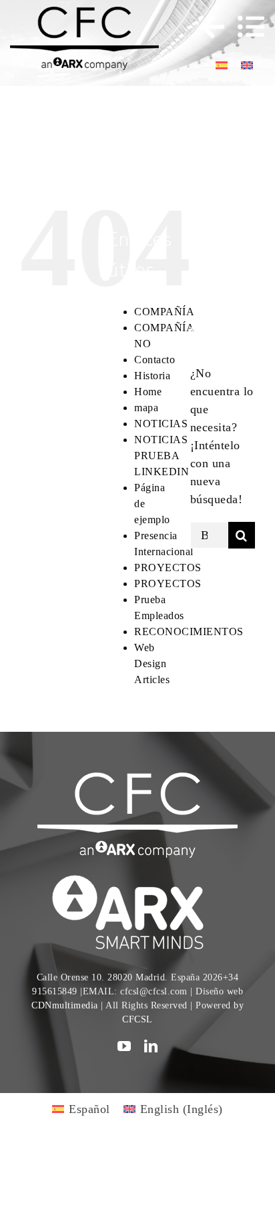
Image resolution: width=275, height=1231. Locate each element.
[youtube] (124, 1046)
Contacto (154, 359)
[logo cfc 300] (84, 12)
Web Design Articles (152, 663)
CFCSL (137, 1019)
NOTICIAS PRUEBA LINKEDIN (161, 455)
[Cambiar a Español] (221, 64)
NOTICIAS (161, 423)
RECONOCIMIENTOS (189, 631)
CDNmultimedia (64, 1005)
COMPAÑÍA (164, 311)
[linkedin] (151, 1046)
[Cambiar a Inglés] (247, 64)
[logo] (137, 877)
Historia (152, 375)
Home (148, 391)
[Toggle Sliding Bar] (206, 27)
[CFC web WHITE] (137, 778)
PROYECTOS (168, 567)
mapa (146, 407)
